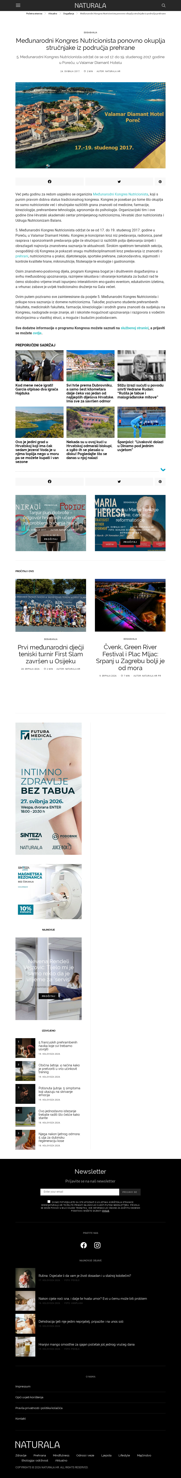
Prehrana (40, 1455)
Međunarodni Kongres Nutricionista (120, 194)
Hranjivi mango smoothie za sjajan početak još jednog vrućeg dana (87, 1344)
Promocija (50, 505)
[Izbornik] (18, 5)
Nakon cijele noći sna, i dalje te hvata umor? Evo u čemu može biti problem (93, 1298)
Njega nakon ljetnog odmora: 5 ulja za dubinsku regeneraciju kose (59, 1137)
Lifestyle (124, 1455)
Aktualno (52, 13)
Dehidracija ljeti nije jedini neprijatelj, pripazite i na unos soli (81, 1321)
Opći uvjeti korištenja (29, 1397)
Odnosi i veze (85, 1455)
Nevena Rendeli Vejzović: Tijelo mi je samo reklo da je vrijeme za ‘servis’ (48, 970)
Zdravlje (20, 1455)
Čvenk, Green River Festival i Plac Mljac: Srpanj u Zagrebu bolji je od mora (130, 657)
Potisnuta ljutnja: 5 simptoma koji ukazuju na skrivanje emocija (59, 1091)
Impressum (22, 1386)
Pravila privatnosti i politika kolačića (38, 1408)
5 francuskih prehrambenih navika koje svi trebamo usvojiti (58, 1046)
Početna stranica (34, 13)
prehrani (21, 256)
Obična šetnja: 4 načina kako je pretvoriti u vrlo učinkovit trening (59, 1068)
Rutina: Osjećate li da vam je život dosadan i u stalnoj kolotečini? (85, 1275)
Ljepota (106, 1455)
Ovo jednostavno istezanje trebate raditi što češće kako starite (59, 1114)
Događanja (68, 13)
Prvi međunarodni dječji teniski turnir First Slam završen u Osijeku (51, 654)
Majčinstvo (144, 1455)
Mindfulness (61, 1455)
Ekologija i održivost (35, 1460)
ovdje (105, 1211)
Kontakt (20, 1418)
